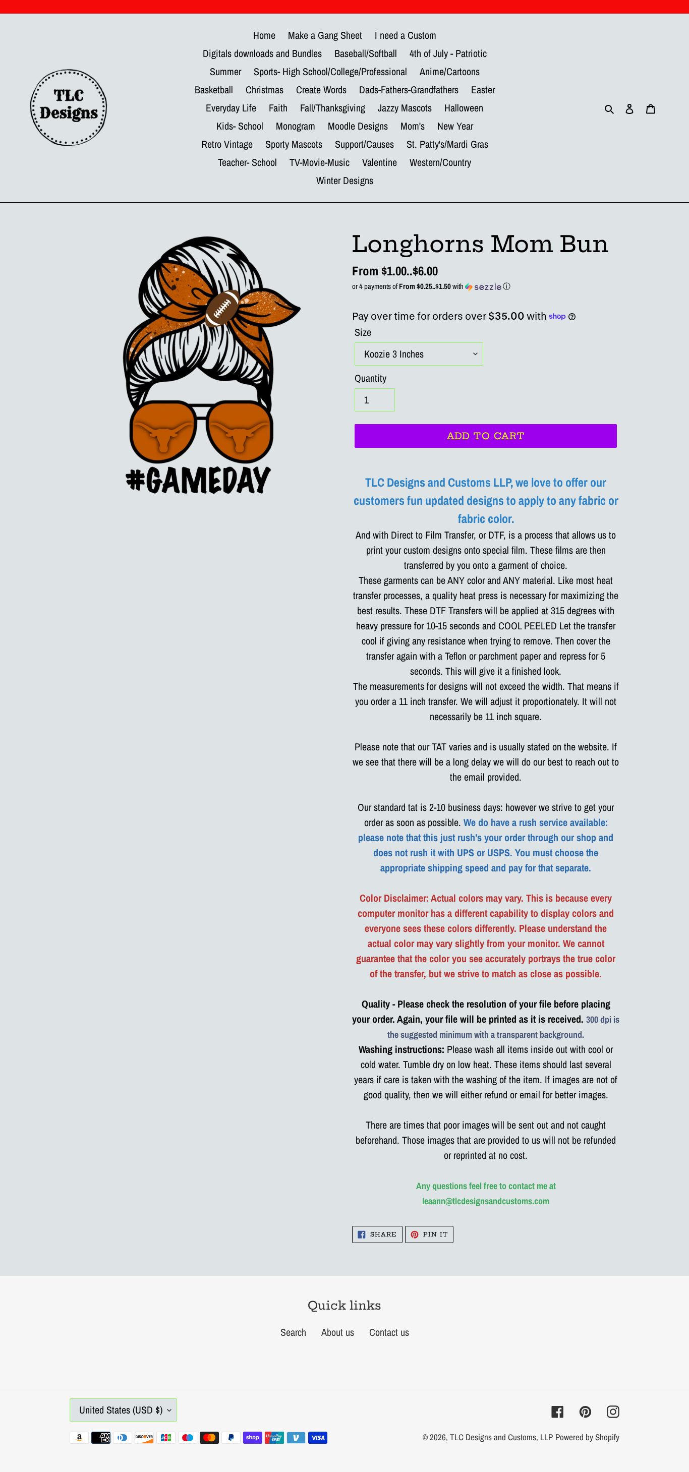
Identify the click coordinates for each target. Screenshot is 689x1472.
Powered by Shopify (587, 1437)
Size (363, 332)
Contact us (389, 1332)
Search (293, 1332)
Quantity (370, 378)
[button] (485, 286)
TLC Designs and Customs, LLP (501, 1437)
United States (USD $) (120, 1410)
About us (337, 1332)
